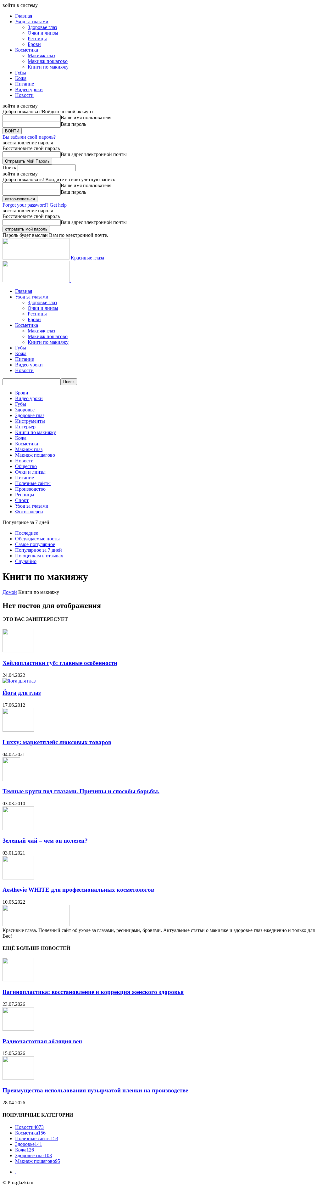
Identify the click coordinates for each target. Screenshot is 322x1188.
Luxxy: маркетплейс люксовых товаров (57, 742)
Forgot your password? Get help (35, 205)
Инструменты (30, 421)
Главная (23, 16)
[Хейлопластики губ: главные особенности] (18, 650)
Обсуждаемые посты (37, 538)
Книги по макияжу (48, 67)
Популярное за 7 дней (38, 550)
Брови (34, 44)
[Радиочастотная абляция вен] (18, 1029)
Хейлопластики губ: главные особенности (60, 663)
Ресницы (37, 38)
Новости (24, 95)
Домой (10, 592)
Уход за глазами (31, 21)
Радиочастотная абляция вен (42, 1041)
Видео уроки (29, 89)
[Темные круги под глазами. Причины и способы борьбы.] (11, 779)
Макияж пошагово (48, 61)
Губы (20, 72)
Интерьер (25, 426)
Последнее (26, 533)
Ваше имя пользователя (86, 117)
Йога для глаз (22, 692)
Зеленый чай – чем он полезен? (45, 840)
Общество (26, 466)
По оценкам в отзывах (39, 555)
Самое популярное (35, 544)
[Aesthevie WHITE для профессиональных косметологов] (18, 877)
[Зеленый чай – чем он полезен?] (18, 828)
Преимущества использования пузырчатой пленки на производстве (95, 1090)
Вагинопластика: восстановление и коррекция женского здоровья (93, 992)
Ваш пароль (73, 124)
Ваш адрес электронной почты (94, 154)
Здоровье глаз (42, 27)
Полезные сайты (33, 483)
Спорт (22, 500)
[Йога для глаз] (19, 680)
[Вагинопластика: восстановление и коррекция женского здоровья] (18, 979)
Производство (30, 489)
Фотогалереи (29, 511)
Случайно (25, 561)
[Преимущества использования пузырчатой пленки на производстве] (18, 1078)
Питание (24, 83)
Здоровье (25, 409)
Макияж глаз (41, 55)
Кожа (20, 78)
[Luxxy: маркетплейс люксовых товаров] (18, 730)
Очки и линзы (43, 33)
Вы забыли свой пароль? (29, 137)
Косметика (26, 50)
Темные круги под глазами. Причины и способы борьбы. (81, 791)
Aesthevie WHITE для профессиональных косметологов (78, 889)
